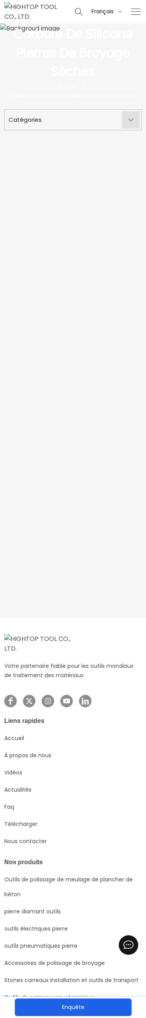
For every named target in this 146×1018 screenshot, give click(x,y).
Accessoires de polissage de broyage (54, 963)
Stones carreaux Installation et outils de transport (71, 980)
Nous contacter (25, 841)
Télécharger (20, 824)
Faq (9, 807)
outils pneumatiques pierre (40, 946)
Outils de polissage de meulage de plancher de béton (68, 887)
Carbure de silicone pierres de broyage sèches (73, 96)
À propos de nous (27, 755)
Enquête (73, 1007)
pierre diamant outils (32, 911)
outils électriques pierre (36, 929)
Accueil (68, 86)
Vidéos (13, 772)
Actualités (18, 790)
